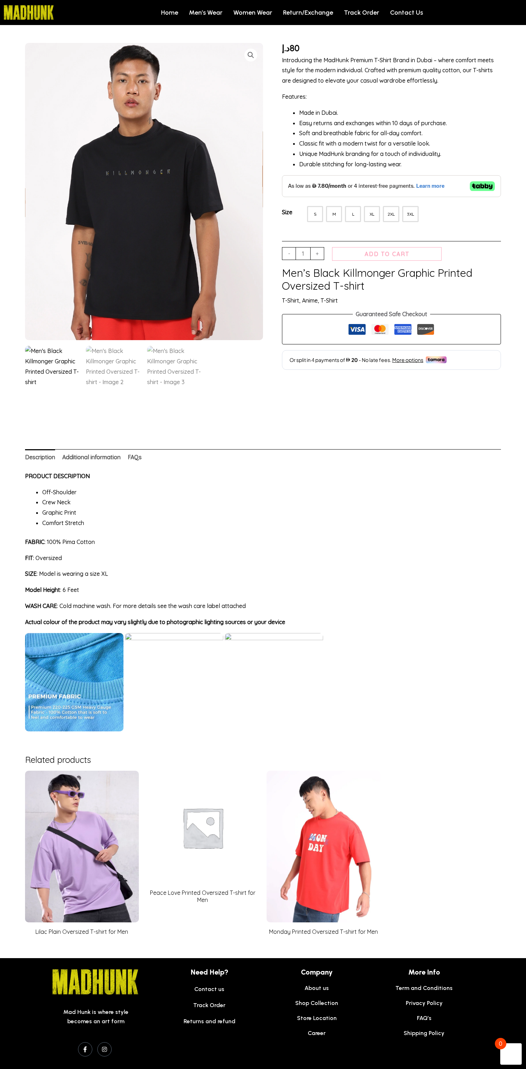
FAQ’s (424, 1018)
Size (287, 212)
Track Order (361, 12)
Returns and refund (209, 1021)
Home (169, 12)
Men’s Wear (206, 12)
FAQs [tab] (135, 457)
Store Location (317, 1018)
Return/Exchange (308, 12)
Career (317, 1033)
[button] (250, 55)
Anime (310, 300)
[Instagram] (104, 1049)
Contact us (406, 12)
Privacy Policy (424, 1003)
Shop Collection (316, 1003)
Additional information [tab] (91, 457)
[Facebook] (85, 1049)
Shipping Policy (424, 1033)
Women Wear (252, 12)
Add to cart (387, 254)
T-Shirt (290, 300)
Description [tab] (40, 457)
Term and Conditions (424, 988)
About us (317, 988)
